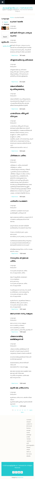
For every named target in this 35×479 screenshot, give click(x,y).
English (6, 22)
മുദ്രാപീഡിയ (7, 46)
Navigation (2, 2)
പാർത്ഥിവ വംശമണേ (18, 201)
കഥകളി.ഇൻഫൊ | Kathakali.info (17, 7)
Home (12, 17)
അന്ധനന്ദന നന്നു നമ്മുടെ (21, 313)
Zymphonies (20, 477)
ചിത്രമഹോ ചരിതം (18, 155)
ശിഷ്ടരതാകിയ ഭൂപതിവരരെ (21, 60)
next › (31, 410)
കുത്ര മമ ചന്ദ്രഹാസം (19, 388)
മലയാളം (6, 24)
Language (13, 26)
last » (22, 412)
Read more (15, 55)
